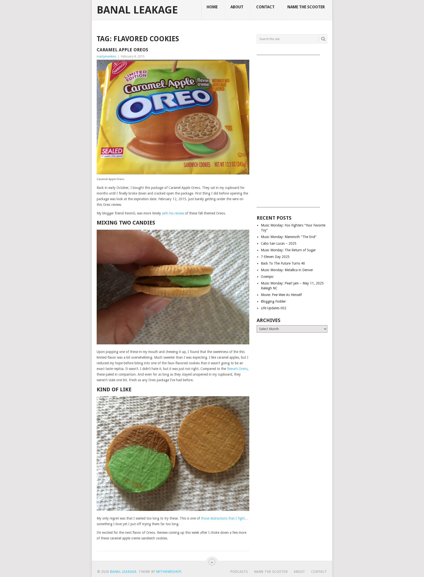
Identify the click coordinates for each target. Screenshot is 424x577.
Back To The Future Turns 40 (283, 263)
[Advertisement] (292, 129)
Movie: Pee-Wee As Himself (281, 295)
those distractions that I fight (223, 518)
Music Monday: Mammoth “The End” (288, 237)
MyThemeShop (168, 572)
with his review (173, 213)
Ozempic (267, 277)
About (236, 7)
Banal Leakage (137, 10)
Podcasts (239, 572)
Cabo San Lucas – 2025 (278, 243)
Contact (265, 7)
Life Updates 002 (273, 308)
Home (212, 7)
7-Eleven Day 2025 (275, 257)
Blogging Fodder (273, 301)
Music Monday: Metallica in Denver (287, 270)
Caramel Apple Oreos (122, 49)
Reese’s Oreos (237, 369)
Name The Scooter (306, 7)
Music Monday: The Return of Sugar (288, 250)
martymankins (106, 56)
